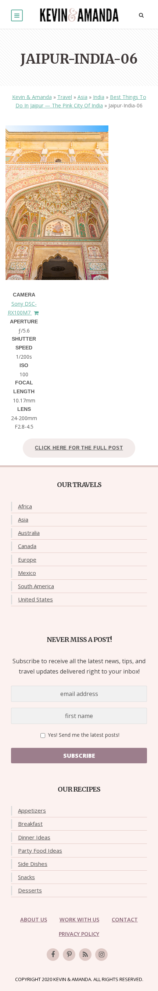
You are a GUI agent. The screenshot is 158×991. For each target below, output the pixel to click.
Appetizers (32, 810)
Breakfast (30, 823)
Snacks (26, 877)
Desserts (30, 890)
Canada (27, 546)
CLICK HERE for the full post (79, 448)
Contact (125, 919)
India (98, 96)
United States (35, 599)
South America (36, 586)
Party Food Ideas (40, 850)
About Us (33, 919)
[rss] (85, 954)
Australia (29, 532)
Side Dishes (32, 863)
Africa (25, 506)
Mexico (27, 572)
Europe (27, 559)
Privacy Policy (79, 933)
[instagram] (101, 954)
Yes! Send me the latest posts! (82, 734)
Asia (82, 96)
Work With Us (79, 919)
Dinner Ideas (34, 837)
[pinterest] (69, 954)
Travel (64, 96)
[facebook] (53, 954)
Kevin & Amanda (32, 96)
